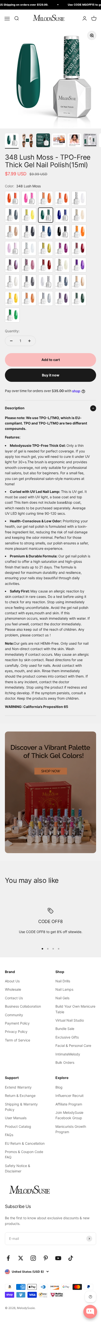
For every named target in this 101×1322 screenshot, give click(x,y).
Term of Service (17, 1040)
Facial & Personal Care (73, 1045)
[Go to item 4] (59, 141)
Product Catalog (18, 1126)
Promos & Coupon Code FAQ (24, 1154)
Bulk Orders (64, 1062)
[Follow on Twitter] (20, 1258)
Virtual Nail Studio (69, 1020)
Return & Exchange (20, 1095)
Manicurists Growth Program (70, 1129)
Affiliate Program (68, 1104)
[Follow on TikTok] (70, 1258)
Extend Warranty (18, 1087)
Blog (59, 1087)
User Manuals (15, 1118)
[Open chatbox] (90, 1312)
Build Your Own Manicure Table (75, 1009)
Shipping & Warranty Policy (21, 1107)
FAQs (9, 1135)
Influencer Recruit (69, 1095)
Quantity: (12, 331)
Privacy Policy (16, 1031)
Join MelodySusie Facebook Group (69, 1115)
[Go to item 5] (74, 141)
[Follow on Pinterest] (45, 1258)
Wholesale (13, 989)
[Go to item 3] (43, 141)
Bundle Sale (64, 1029)
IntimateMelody (67, 1054)
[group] (50, 792)
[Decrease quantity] (11, 341)
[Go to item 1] (12, 141)
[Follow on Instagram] (33, 1258)
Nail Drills (62, 981)
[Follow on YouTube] (58, 1258)
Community (14, 1015)
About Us (12, 981)
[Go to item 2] (27, 141)
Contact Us (14, 998)
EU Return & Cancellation (25, 1143)
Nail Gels (62, 998)
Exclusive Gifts (67, 1037)
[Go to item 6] (90, 141)
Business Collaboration (23, 1006)
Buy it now (50, 375)
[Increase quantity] (29, 341)
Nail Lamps (64, 989)
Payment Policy (17, 1023)
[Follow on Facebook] (8, 1258)
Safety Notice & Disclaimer (17, 1168)
